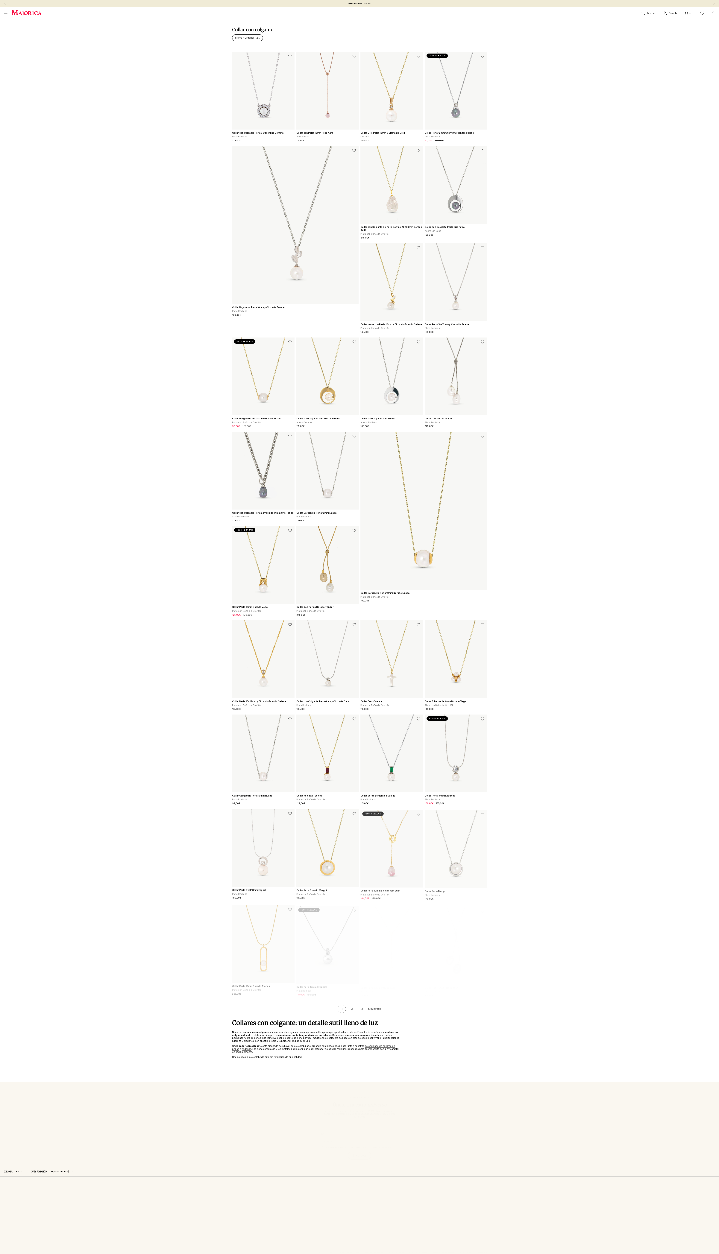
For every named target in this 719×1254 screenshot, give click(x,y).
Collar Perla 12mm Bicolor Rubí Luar (380, 889)
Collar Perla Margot (435, 889)
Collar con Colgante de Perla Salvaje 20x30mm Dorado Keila (391, 228)
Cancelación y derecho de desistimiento (254, 1223)
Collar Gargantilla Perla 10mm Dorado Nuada (384, 593)
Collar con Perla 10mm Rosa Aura (314, 132)
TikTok (346, 1198)
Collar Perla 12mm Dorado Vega (250, 607)
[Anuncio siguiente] (714, 3)
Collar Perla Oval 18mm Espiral (249, 889)
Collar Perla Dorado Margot (311, 889)
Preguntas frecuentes (244, 1193)
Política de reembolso (418, 1253)
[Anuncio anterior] (5, 3)
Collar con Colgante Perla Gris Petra (445, 227)
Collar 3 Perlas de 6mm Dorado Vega (445, 701)
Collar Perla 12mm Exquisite (311, 984)
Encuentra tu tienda (309, 1193)
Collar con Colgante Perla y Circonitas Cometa (257, 132)
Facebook (347, 1188)
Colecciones (239, 1188)
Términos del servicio (374, 1253)
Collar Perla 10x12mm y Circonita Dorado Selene (259, 701)
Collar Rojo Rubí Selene (309, 795)
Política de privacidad (349, 1253)
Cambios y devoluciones (246, 1218)
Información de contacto (444, 1253)
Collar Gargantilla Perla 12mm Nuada (316, 512)
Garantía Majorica (241, 1208)
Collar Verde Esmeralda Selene (377, 795)
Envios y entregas (242, 1213)
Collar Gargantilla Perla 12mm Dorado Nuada (256, 418)
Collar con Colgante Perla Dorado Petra (318, 418)
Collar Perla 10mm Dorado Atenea (251, 984)
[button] (5, 13)
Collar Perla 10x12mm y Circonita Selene (447, 324)
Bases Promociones (243, 1228)
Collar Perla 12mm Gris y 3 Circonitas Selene (449, 132)
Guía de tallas (239, 1203)
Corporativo (482, 1253)
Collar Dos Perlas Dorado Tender (314, 607)
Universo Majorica (457, 1188)
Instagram (347, 1193)
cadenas (246, 1049)
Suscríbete (359, 1151)
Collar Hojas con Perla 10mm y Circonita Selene (258, 307)
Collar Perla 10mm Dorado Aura (377, 984)
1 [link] (342, 1009)
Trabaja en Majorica (309, 1198)
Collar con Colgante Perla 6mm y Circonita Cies (322, 701)
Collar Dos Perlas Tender (439, 418)
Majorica (331, 1253)
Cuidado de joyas (242, 1198)
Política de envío (396, 1253)
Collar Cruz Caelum (371, 701)
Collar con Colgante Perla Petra (377, 418)
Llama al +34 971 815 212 (398, 1188)
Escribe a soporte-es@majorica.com (405, 1193)
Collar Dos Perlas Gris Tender (441, 984)
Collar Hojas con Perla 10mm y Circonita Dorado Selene (391, 324)
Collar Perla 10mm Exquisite (440, 795)
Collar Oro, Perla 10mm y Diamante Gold (382, 132)
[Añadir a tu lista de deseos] (290, 56)
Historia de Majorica (310, 1188)
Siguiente (374, 1008)
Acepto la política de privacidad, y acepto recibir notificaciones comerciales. (359, 1143)
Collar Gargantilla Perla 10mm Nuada (252, 795)
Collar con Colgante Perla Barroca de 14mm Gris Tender (263, 512)
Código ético (465, 1253)
